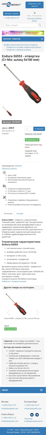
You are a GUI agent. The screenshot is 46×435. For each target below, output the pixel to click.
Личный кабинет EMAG (34, 19)
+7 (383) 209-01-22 (8, 417)
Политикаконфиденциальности (33, 419)
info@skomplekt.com (9, 408)
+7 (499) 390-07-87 (11, 18)
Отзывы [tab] (20, 213)
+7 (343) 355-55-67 (31, 405)
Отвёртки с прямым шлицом (14, 281)
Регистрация (37, 16)
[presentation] (8, 312)
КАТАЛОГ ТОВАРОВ (11, 39)
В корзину (39, 129)
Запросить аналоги (9, 168)
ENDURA (18, 166)
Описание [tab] (8, 213)
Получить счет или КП (33, 134)
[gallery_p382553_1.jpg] (7, 111)
